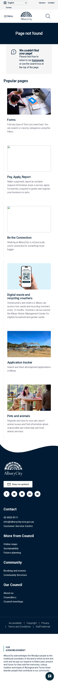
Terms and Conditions (19, 626)
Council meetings (13, 601)
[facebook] (7, 494)
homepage (38, 60)
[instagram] (14, 494)
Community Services (15, 575)
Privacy (45, 623)
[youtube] (37, 494)
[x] (22, 494)
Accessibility (15, 623)
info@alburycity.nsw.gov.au (19, 521)
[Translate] (5, 3)
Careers (42, 3)
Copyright (32, 623)
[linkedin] (30, 494)
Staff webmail (43, 626)
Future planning (12, 552)
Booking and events (15, 570)
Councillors (10, 597)
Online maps (10, 544)
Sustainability (11, 548)
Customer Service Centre (18, 526)
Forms (9, 8)
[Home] (26, 16)
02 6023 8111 (11, 517)
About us (9, 593)
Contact (51, 3)
